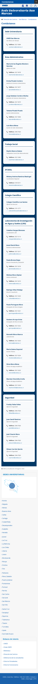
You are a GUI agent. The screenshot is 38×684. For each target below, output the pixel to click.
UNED (6, 644)
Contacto (33, 677)
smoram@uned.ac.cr (15, 373)
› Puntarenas (5, 584)
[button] (23, 5)
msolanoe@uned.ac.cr (15, 358)
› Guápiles (4, 529)
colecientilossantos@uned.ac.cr (18, 211)
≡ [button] (36, 1)
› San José (4, 598)
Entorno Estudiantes (10, 661)
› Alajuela (4, 504)
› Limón (3, 554)
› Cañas (3, 515)
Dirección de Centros (10, 654)
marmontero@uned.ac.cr (16, 75)
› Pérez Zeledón (6, 576)
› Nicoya (4, 562)
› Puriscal (4, 587)
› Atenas (4, 508)
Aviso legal (29, 679)
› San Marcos (5, 601)
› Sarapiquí (5, 613)
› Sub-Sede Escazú (7, 634)
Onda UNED (8, 647)
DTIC (35, 679)
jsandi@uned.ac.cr (14, 428)
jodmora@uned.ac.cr (15, 254)
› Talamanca (5, 620)
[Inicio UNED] (31, 6)
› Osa (3, 569)
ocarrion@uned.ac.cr (15, 458)
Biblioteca (7, 651)
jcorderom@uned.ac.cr (15, 104)
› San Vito (4, 605)
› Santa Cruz (5, 609)
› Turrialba (4, 627)
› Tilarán (4, 623)
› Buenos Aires (6, 511)
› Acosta (4, 501)
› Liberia (4, 551)
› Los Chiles (5, 547)
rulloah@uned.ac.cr (15, 298)
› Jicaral (3, 537)
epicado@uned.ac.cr (15, 89)
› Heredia (4, 532)
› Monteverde (5, 558)
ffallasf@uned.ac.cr (14, 413)
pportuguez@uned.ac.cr (16, 313)
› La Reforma (5, 544)
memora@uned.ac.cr (15, 283)
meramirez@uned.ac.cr (16, 185)
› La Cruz (4, 540)
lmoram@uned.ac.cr (15, 134)
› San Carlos (5, 594)
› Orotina (4, 565)
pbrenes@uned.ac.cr (15, 269)
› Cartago (4, 518)
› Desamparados (6, 525)
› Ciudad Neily (5, 522)
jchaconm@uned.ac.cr (15, 443)
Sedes (23, 679)
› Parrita (4, 591)
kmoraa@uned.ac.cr (15, 343)
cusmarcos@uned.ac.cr (16, 47)
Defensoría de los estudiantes (14, 658)
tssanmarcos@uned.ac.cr (16, 160)
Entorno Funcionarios (11, 665)
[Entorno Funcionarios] (27, 6)
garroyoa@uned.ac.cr (15, 328)
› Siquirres (4, 616)
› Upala (3, 630)
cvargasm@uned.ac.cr (15, 239)
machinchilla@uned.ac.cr (16, 387)
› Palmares (4, 573)
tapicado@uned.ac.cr (15, 119)
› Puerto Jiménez (6, 580)
